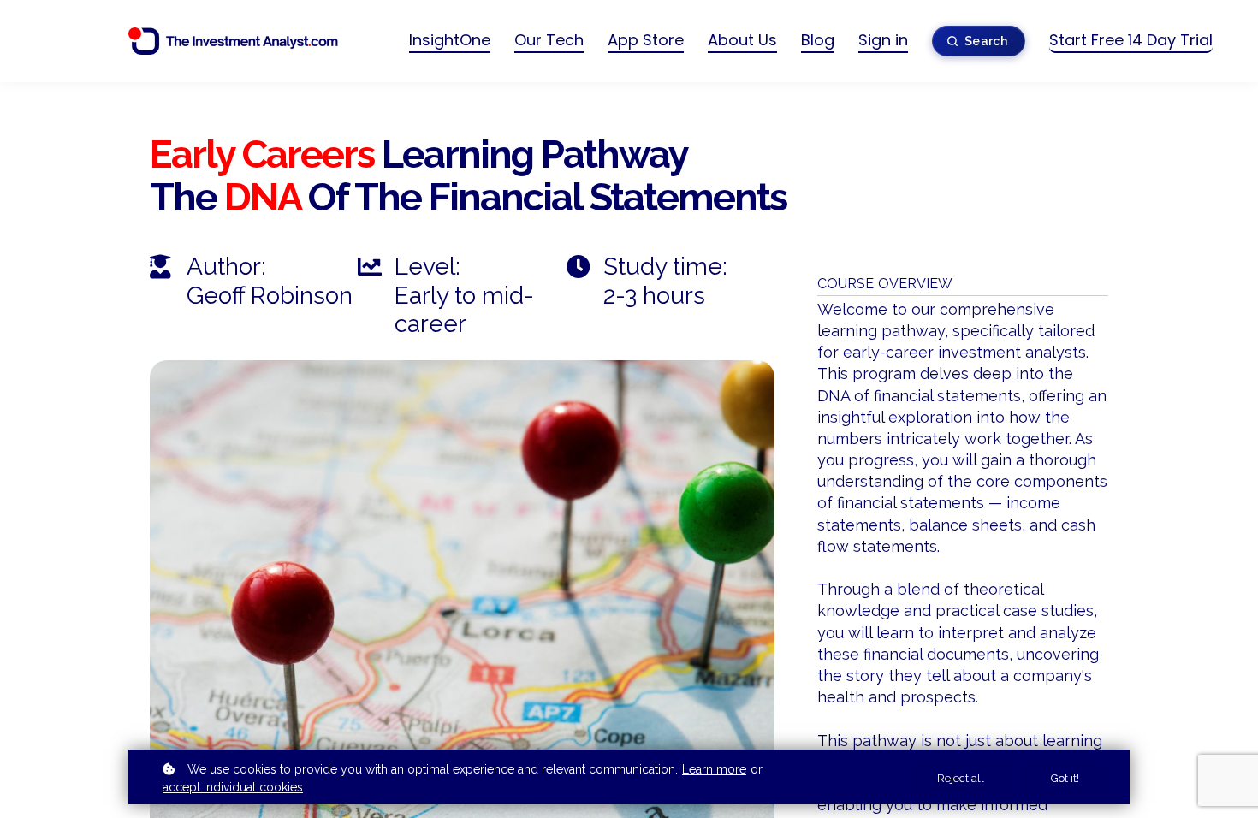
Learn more (714, 769)
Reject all (960, 778)
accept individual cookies (233, 787)
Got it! (1065, 778)
